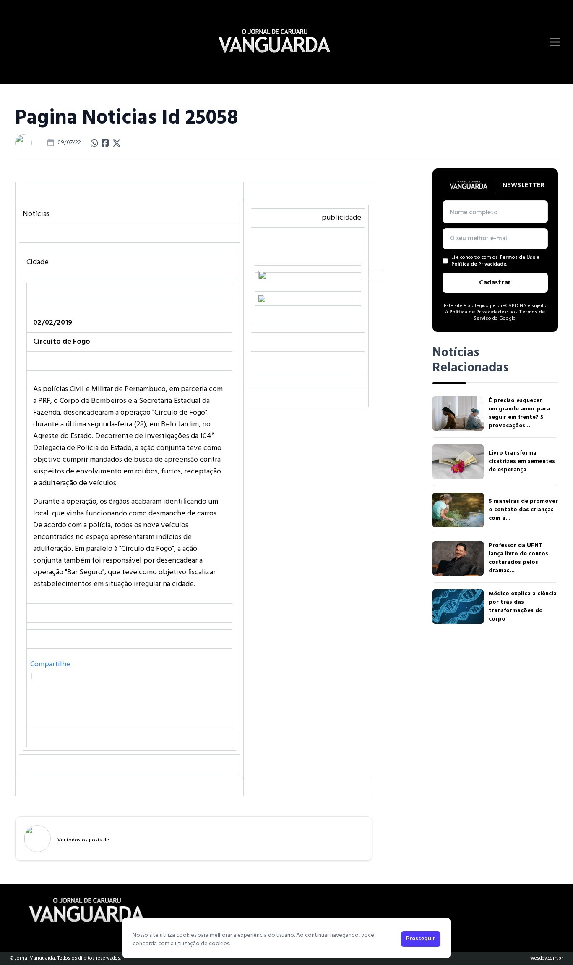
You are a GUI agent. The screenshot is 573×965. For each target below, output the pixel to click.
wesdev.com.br (546, 958)
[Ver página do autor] (23, 142)
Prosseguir (420, 939)
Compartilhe (50, 664)
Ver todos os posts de (83, 840)
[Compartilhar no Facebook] (105, 143)
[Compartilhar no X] (116, 143)
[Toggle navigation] (555, 42)
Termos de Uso (517, 257)
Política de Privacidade (478, 264)
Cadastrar (495, 282)
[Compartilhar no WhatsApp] (94, 143)
